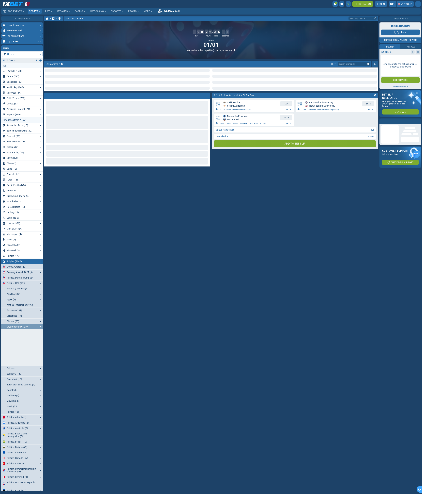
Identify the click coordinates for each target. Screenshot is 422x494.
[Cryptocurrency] (59, 18)
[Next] (40, 41)
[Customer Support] (418, 4)
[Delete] (375, 95)
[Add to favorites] (40, 46)
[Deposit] (348, 4)
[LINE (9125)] (47, 18)
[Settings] (392, 4)
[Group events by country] (41, 80)
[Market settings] (333, 64)
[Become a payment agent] (341, 4)
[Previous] (33, 41)
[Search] (375, 18)
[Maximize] (40, 25)
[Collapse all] (375, 64)
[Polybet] (53, 18)
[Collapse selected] (37, 80)
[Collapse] (40, 281)
